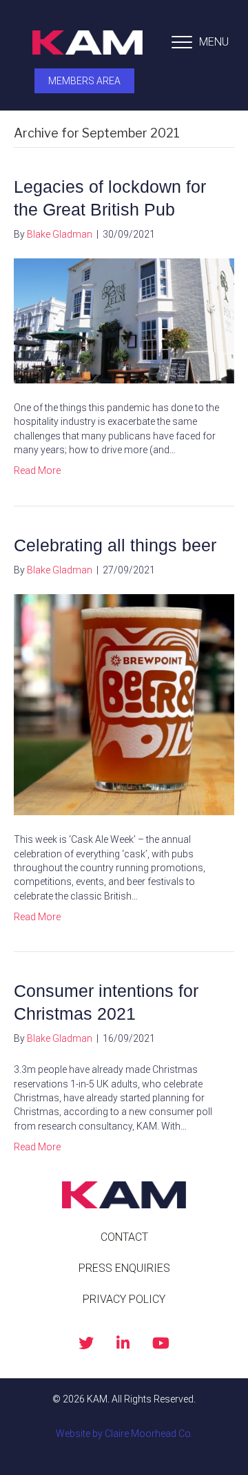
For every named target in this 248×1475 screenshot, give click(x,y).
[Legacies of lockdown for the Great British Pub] (124, 320)
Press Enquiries (124, 1268)
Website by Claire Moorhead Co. (124, 1433)
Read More (37, 470)
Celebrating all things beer (115, 545)
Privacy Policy (124, 1299)
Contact (124, 1237)
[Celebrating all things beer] (124, 704)
